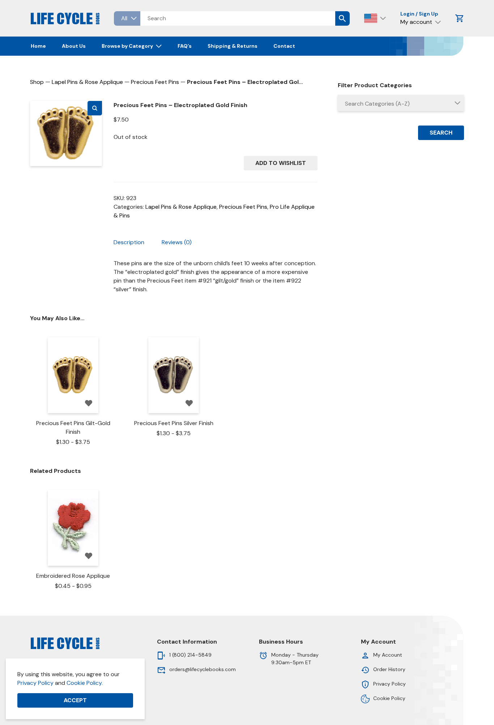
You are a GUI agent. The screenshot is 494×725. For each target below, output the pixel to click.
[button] (95, 108)
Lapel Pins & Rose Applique (87, 82)
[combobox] (401, 103)
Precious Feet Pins (155, 82)
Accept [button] (75, 700)
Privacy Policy (35, 683)
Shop (37, 82)
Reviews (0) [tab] (177, 242)
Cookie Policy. (85, 683)
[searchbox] (401, 103)
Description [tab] (129, 242)
